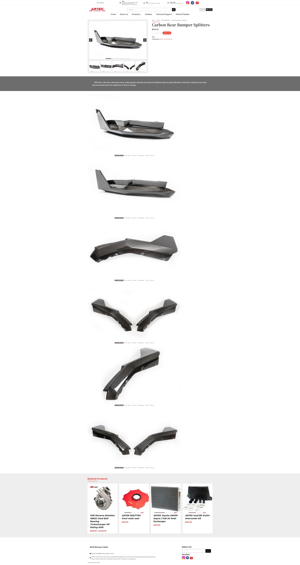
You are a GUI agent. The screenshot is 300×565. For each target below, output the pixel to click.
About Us (124, 14)
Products (136, 14)
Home (113, 14)
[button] (94, 66)
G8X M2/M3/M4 (165, 20)
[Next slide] (144, 40)
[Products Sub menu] (140, 14)
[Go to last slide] (90, 40)
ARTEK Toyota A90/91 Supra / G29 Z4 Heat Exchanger (166, 518)
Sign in (202, 9)
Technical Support (164, 14)
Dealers (148, 14)
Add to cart (167, 33)
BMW (158, 20)
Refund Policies (182, 14)
